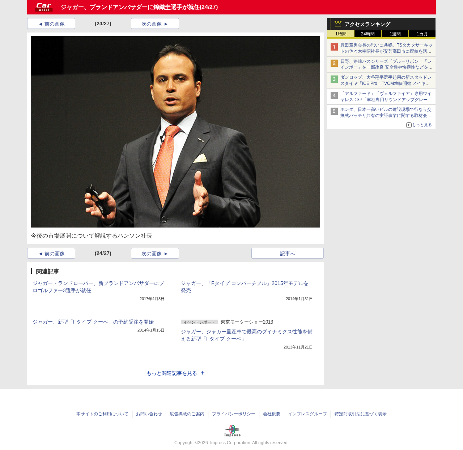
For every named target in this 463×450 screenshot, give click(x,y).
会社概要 (271, 413)
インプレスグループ (307, 413)
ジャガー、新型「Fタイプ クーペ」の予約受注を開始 (93, 322)
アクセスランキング (367, 24)
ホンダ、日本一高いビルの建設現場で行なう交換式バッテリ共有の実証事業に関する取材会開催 (386, 115)
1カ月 (422, 33)
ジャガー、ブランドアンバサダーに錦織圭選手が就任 (130, 7)
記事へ (287, 253)
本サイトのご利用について (102, 413)
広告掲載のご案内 (187, 413)
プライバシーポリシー (233, 413)
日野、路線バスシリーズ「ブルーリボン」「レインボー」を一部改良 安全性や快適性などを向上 (386, 67)
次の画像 (151, 24)
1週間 (395, 33)
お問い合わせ (149, 413)
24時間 (368, 33)
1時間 (341, 33)
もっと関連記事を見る (171, 373)
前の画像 (54, 24)
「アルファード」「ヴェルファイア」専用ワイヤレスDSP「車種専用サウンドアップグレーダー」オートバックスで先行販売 (386, 99)
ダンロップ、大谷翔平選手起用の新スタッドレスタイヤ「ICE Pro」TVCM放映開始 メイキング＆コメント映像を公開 (386, 83)
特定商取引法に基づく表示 (361, 413)
